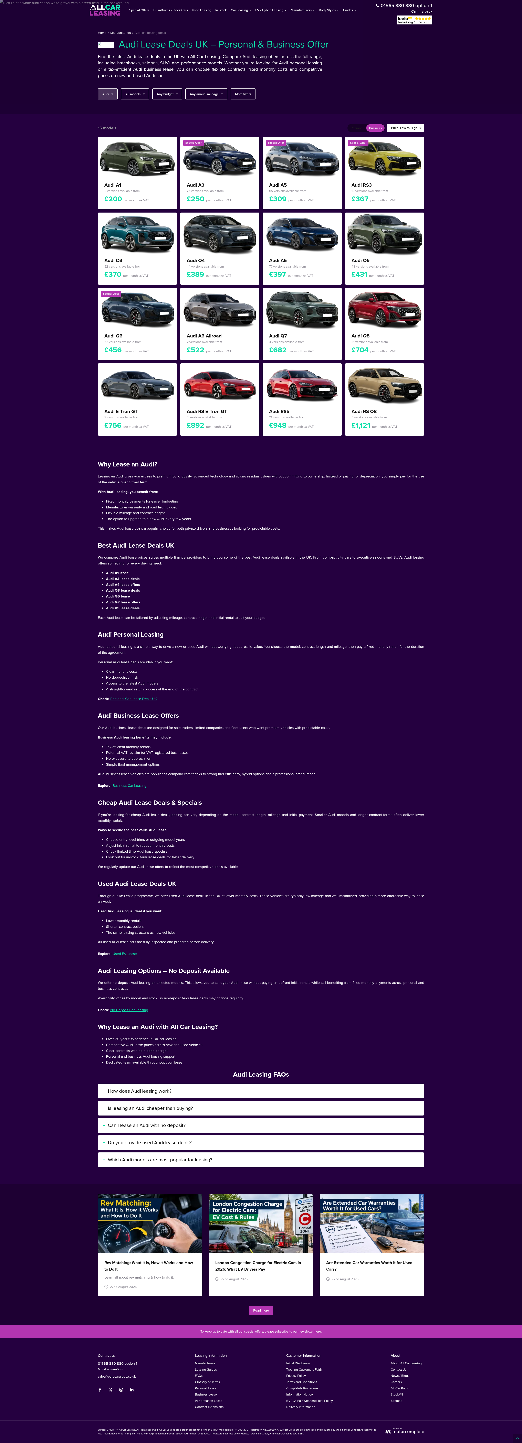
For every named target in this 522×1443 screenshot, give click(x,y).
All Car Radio (400, 1388)
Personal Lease (205, 1388)
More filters (243, 94)
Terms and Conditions (301, 1382)
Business (375, 128)
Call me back (421, 11)
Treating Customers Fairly (304, 1369)
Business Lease (206, 1394)
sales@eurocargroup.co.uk (117, 1376)
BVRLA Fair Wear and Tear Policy (309, 1400)
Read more (261, 1310)
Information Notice (299, 1394)
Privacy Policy (296, 1375)
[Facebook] (100, 1390)
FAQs (198, 1375)
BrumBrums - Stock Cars (170, 10)
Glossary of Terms (207, 1382)
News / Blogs (400, 1375)
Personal (357, 128)
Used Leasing (201, 10)
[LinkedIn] (131, 1390)
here (317, 1331)
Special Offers (139, 10)
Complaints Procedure (302, 1388)
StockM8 (397, 1394)
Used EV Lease (125, 953)
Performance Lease (208, 1400)
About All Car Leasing (406, 1363)
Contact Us (398, 1369)
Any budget (165, 94)
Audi (105, 94)
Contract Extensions (209, 1406)
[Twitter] (110, 1390)
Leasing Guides (206, 1369)
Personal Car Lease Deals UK (133, 698)
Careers (396, 1382)
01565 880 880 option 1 (117, 1363)
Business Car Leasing (129, 785)
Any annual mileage (204, 94)
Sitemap (396, 1400)
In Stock (221, 10)
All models (132, 94)
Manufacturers (205, 1363)
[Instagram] (121, 1390)
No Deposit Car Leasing (129, 1010)
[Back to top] (517, 1438)
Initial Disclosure (298, 1363)
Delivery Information (300, 1406)
